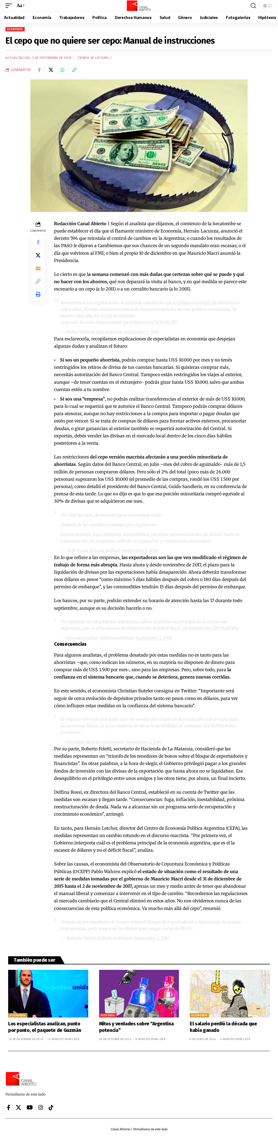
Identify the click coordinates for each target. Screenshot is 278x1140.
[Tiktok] (51, 1107)
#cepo (106, 315)
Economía (15, 29)
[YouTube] (29, 1107)
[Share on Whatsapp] (62, 69)
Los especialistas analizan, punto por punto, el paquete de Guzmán (44, 1027)
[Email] (38, 268)
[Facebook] (8, 1107)
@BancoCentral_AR (197, 302)
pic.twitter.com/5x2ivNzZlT (150, 322)
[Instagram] (41, 1107)
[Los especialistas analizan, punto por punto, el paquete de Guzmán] (48, 994)
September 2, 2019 (139, 550)
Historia (108, 1015)
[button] (10, 5)
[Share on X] (50, 69)
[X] (18, 1107)
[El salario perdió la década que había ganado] (230, 994)
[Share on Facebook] (39, 69)
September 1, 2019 (141, 332)
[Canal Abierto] (139, 5)
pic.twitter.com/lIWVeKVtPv (210, 628)
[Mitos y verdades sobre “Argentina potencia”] (139, 994)
